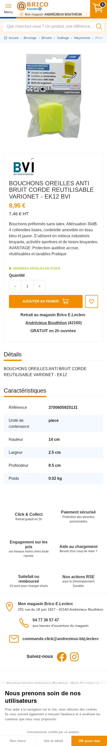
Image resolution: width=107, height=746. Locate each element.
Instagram (74, 657)
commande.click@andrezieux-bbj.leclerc (60, 639)
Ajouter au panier (41, 301)
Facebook (62, 657)
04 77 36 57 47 (46, 620)
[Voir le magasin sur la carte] (11, 606)
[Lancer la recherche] (99, 26)
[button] (8, 8)
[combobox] (53, 26)
